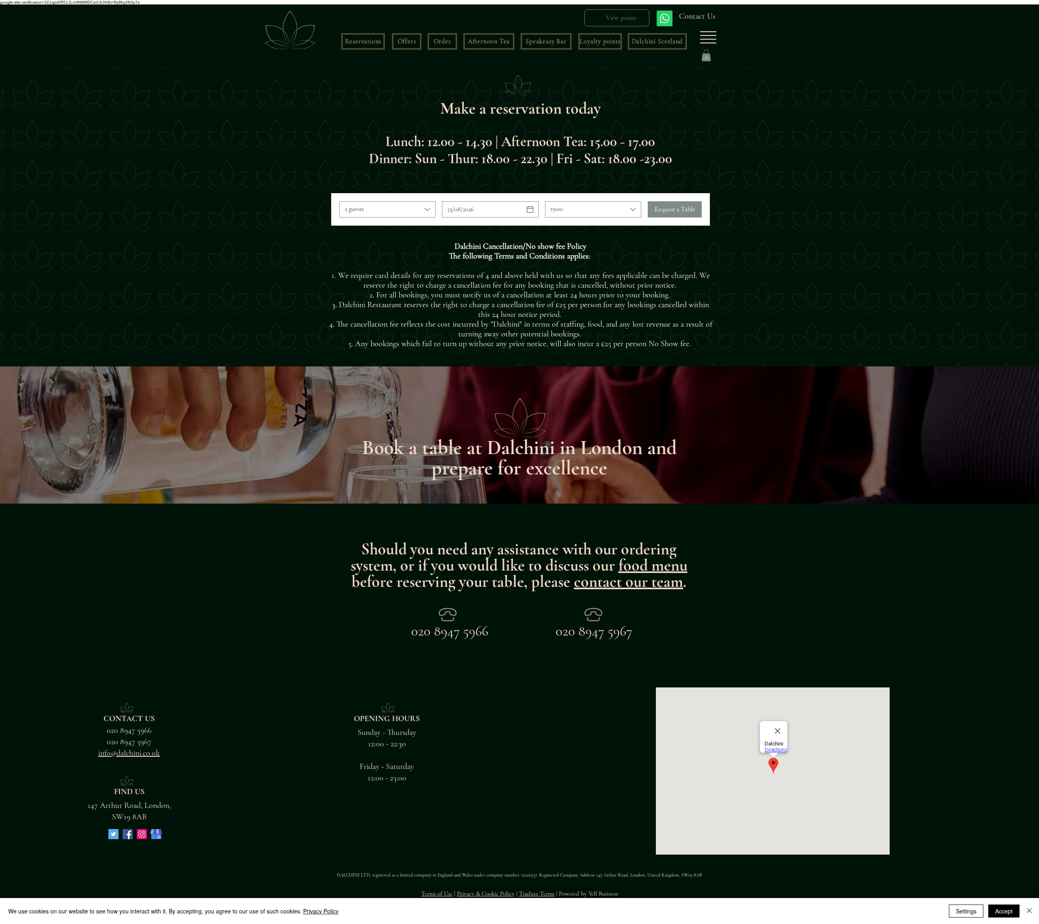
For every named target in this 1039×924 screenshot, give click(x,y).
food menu (653, 565)
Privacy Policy (320, 911)
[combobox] (387, 209)
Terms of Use (437, 893)
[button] (406, 41)
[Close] (1029, 911)
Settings (966, 911)
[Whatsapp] (665, 18)
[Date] (530, 209)
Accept (1004, 911)
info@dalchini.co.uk (129, 753)
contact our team (628, 581)
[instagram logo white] (142, 834)
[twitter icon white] (113, 834)
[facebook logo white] (128, 834)
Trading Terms (536, 893)
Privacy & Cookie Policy (486, 893)
